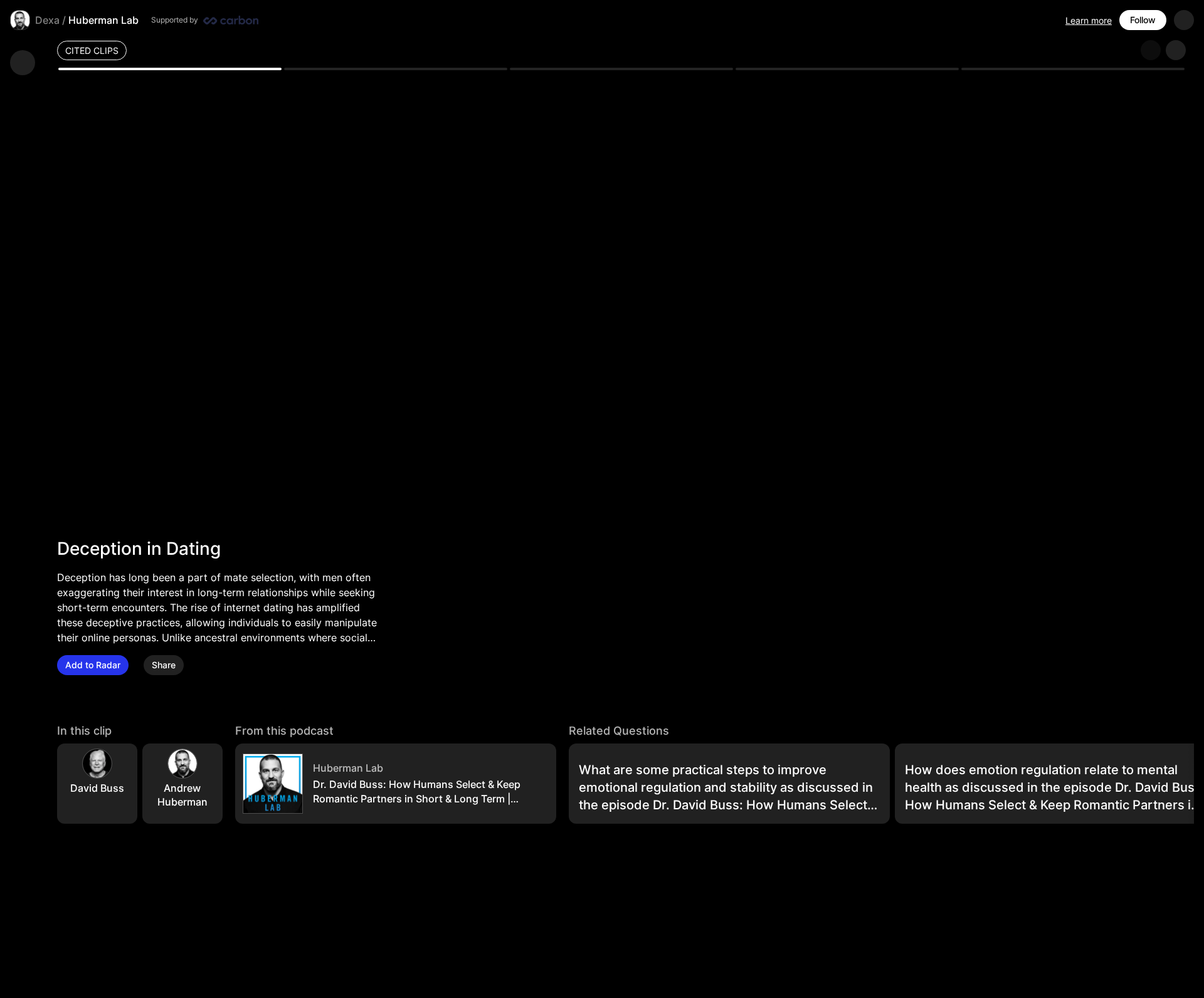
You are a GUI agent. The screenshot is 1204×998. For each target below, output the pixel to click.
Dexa (47, 20)
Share (164, 664)
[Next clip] (1176, 50)
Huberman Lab (103, 20)
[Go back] (22, 62)
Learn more (1088, 20)
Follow (1143, 19)
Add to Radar (92, 664)
